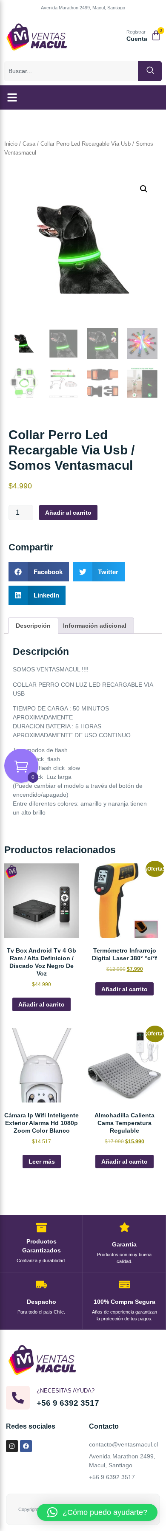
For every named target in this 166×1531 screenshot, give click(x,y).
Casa (29, 144)
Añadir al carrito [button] (41, 1004)
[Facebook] (26, 1446)
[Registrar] (117, 36)
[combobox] (71, 71)
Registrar (136, 31)
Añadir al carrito (68, 512)
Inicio (10, 144)
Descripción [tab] (33, 625)
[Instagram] (12, 1446)
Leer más (42, 1161)
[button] (12, 98)
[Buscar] (150, 71)
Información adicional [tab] (94, 625)
